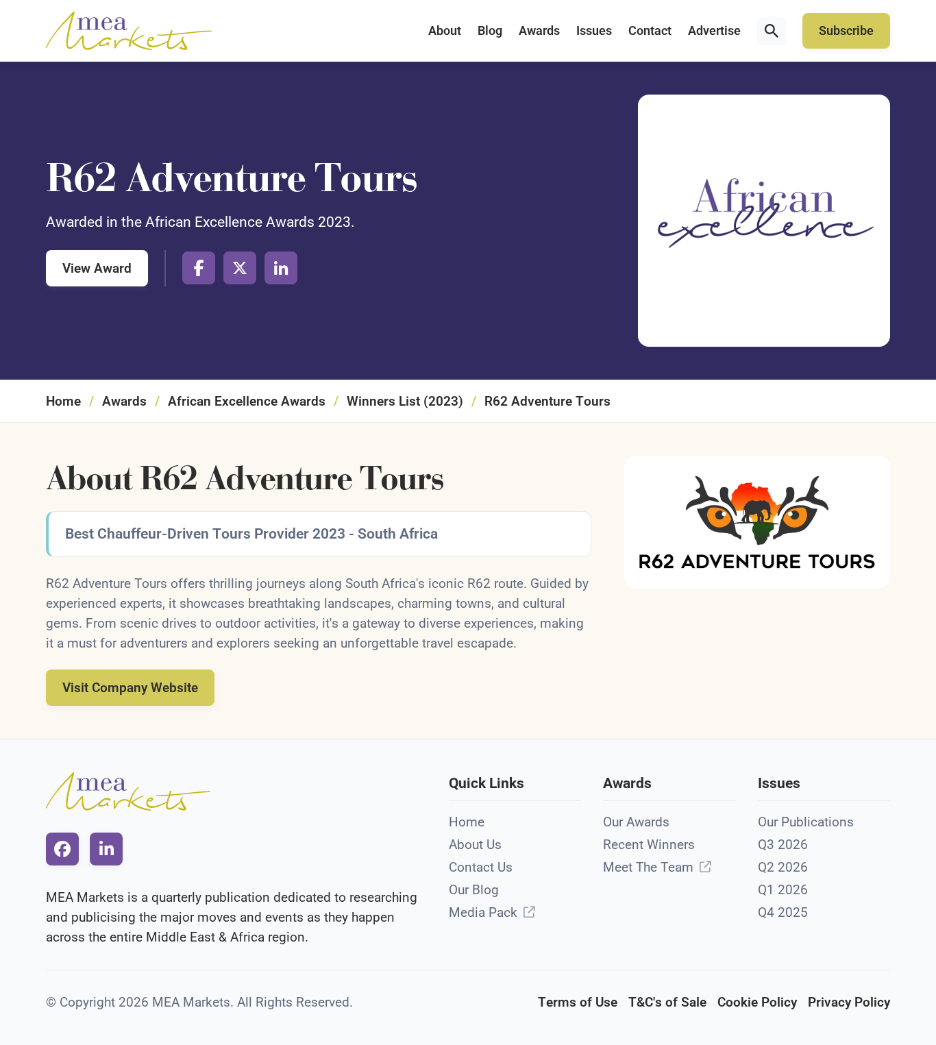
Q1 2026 (783, 890)
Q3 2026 (783, 844)
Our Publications (806, 822)
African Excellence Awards (246, 401)
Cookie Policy (757, 1002)
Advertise (714, 31)
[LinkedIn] (280, 267)
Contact (650, 31)
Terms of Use (577, 1002)
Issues (594, 31)
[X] (239, 267)
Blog (490, 31)
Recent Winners (649, 844)
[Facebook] (198, 267)
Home (63, 401)
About (444, 31)
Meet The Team (648, 867)
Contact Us (481, 867)
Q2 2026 (783, 867)
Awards (539, 31)
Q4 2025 (783, 912)
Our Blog (474, 890)
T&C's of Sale (667, 1002)
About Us (475, 844)
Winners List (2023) (405, 401)
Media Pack (483, 912)
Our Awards (636, 822)
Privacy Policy (849, 1002)
